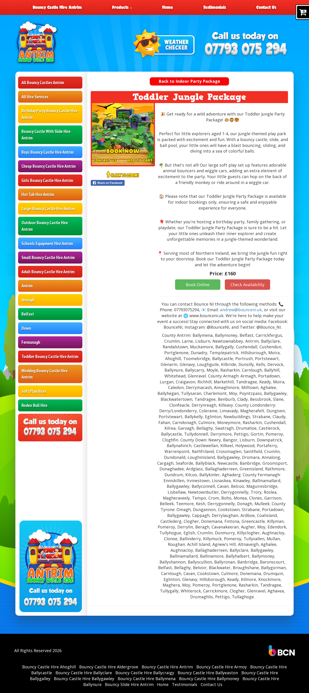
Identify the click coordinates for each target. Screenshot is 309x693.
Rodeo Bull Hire (34, 405)
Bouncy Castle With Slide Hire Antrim (45, 134)
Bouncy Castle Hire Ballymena (147, 678)
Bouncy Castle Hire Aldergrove (108, 666)
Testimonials (214, 7)
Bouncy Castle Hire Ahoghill (49, 666)
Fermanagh (30, 342)
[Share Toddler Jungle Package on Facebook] (123, 183)
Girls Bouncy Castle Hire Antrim (47, 180)
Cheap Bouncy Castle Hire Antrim (48, 166)
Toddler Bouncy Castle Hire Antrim (49, 356)
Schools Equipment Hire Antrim (47, 243)
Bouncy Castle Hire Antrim (57, 7)
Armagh (27, 300)
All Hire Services (34, 97)
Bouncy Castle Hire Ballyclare (83, 672)
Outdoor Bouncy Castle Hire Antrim (44, 226)
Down (26, 328)
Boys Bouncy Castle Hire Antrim (47, 152)
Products (121, 7)
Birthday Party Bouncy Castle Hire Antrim (49, 114)
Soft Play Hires (33, 391)
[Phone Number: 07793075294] (246, 49)
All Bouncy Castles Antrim (42, 82)
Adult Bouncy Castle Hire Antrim (47, 272)
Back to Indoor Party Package (189, 81)
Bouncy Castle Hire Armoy (221, 666)
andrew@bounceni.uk (241, 309)
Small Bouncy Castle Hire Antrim (48, 257)
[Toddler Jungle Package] (123, 134)
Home (167, 7)
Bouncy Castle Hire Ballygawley (84, 678)
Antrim (27, 286)
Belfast (27, 314)
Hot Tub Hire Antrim (37, 194)
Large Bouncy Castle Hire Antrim (48, 209)
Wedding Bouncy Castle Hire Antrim (44, 374)
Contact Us (266, 7)
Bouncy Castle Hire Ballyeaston (208, 672)
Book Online (197, 284)
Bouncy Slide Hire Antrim (129, 684)
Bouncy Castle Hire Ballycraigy (144, 672)
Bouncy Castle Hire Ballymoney (209, 678)
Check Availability (247, 284)
